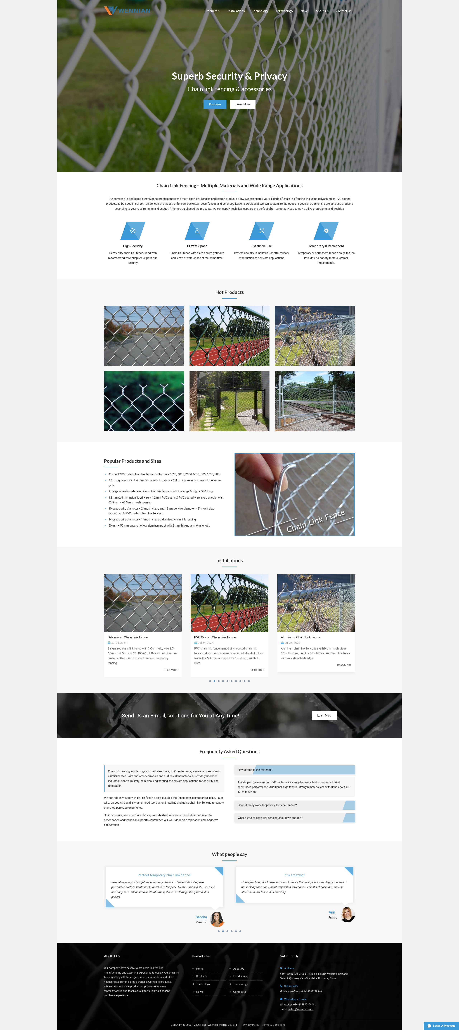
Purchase (215, 104)
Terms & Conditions (273, 1024)
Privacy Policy (251, 1024)
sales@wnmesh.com (300, 1009)
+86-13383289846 (303, 1004)
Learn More (243, 104)
